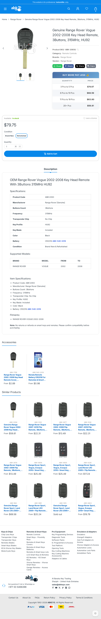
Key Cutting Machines (61, 551)
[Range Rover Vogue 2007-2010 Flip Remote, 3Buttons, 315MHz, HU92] (38, 409)
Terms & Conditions (84, 597)
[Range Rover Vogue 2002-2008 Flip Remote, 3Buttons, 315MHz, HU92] (13, 450)
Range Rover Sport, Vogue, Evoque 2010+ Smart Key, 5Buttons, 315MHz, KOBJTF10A (37, 468)
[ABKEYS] (16, 11)
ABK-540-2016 (59, 241)
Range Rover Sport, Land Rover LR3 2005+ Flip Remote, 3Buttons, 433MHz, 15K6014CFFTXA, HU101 (37, 508)
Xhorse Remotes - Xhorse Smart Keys (37, 563)
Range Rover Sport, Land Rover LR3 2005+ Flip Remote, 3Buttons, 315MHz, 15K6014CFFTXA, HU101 (87, 468)
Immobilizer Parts (84, 553)
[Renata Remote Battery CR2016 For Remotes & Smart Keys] (38, 359)
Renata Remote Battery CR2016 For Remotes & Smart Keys (37, 377)
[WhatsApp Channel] (69, 588)
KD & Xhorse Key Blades (11, 548)
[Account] (77, 9)
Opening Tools (58, 548)
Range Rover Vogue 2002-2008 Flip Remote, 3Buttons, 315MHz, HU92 (12, 468)
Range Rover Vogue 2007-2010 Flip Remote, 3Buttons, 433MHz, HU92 (87, 427)
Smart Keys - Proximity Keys (36, 538)
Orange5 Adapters (84, 537)
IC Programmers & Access (62, 543)
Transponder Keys (8, 540)
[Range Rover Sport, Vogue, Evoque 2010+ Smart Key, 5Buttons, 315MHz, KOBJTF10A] (38, 450)
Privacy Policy (65, 597)
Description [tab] (50, 169)
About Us (26, 597)
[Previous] (3, 48)
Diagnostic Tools (58, 537)
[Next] (47, 48)
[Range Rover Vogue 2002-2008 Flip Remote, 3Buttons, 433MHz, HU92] (62, 409)
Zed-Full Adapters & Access (85, 541)
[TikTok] (63, 588)
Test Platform (57, 545)
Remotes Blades (7, 543)
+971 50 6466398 (17, 587)
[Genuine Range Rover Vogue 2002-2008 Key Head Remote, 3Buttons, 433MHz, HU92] (13, 409)
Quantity (7, 142)
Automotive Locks (84, 548)
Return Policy (49, 597)
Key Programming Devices (62, 534)
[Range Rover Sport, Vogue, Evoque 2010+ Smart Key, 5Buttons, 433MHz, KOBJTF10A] (62, 450)
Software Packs (58, 540)
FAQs (37, 597)
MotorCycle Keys (8, 551)
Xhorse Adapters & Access (88, 545)
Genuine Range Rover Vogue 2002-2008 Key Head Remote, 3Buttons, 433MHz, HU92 (12, 427)
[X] (59, 588)
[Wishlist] (86, 9)
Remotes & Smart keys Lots (38, 552)
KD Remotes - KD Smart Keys (36, 558)
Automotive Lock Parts (86, 550)
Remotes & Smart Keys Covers (36, 543)
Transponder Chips (9, 537)
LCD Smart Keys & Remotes (38, 555)
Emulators (81, 534)
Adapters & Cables (59, 558)
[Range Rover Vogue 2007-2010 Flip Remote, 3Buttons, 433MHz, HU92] (87, 409)
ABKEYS (51, 602)
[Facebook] (53, 588)
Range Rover (66, 57)
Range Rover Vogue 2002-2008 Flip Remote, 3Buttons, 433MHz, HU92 (62, 427)
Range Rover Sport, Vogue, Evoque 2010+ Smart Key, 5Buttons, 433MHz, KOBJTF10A (62, 468)
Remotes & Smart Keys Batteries (36, 548)
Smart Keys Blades (8, 545)
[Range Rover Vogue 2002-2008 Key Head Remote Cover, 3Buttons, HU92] (13, 359)
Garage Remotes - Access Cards (37, 568)
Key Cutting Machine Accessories (60, 555)
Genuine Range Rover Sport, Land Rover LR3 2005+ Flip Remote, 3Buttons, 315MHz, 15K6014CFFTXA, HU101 (12, 508)
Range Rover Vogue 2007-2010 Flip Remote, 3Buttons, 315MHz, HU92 (37, 427)
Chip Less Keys (7, 534)
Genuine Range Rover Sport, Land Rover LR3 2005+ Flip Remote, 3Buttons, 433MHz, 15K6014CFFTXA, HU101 (62, 508)
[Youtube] (56, 588)
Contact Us (13, 597)
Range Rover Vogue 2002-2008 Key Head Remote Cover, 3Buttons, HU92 (13, 377)
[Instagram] (66, 588)
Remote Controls (69, 53)
